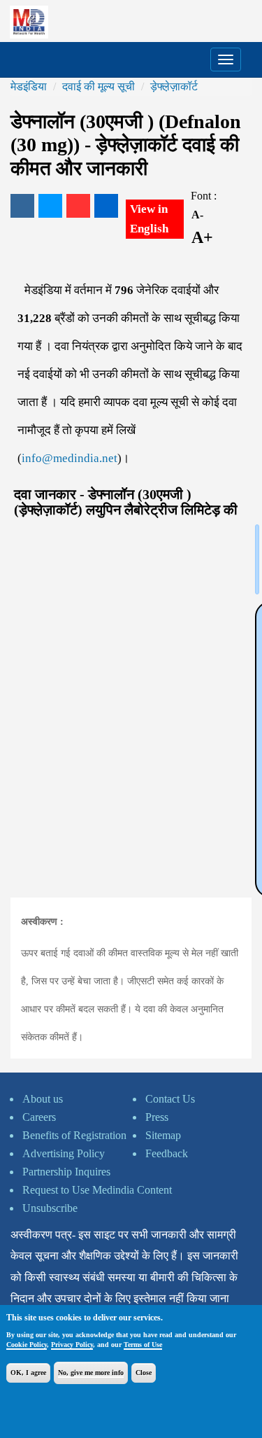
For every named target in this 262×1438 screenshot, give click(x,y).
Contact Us (170, 1099)
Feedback (166, 1153)
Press (156, 1117)
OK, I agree (28, 1372)
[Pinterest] (78, 206)
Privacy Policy (72, 1344)
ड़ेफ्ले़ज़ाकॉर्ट (174, 86)
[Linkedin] (106, 206)
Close (144, 1372)
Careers (39, 1117)
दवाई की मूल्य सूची (98, 86)
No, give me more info (91, 1372)
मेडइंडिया (28, 86)
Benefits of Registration (74, 1135)
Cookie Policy (26, 1344)
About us (42, 1099)
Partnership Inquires (66, 1172)
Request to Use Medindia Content (97, 1190)
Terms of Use (143, 1344)
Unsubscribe (50, 1208)
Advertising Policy (63, 1153)
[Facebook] (22, 206)
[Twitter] (50, 206)
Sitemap (163, 1135)
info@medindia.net (69, 458)
